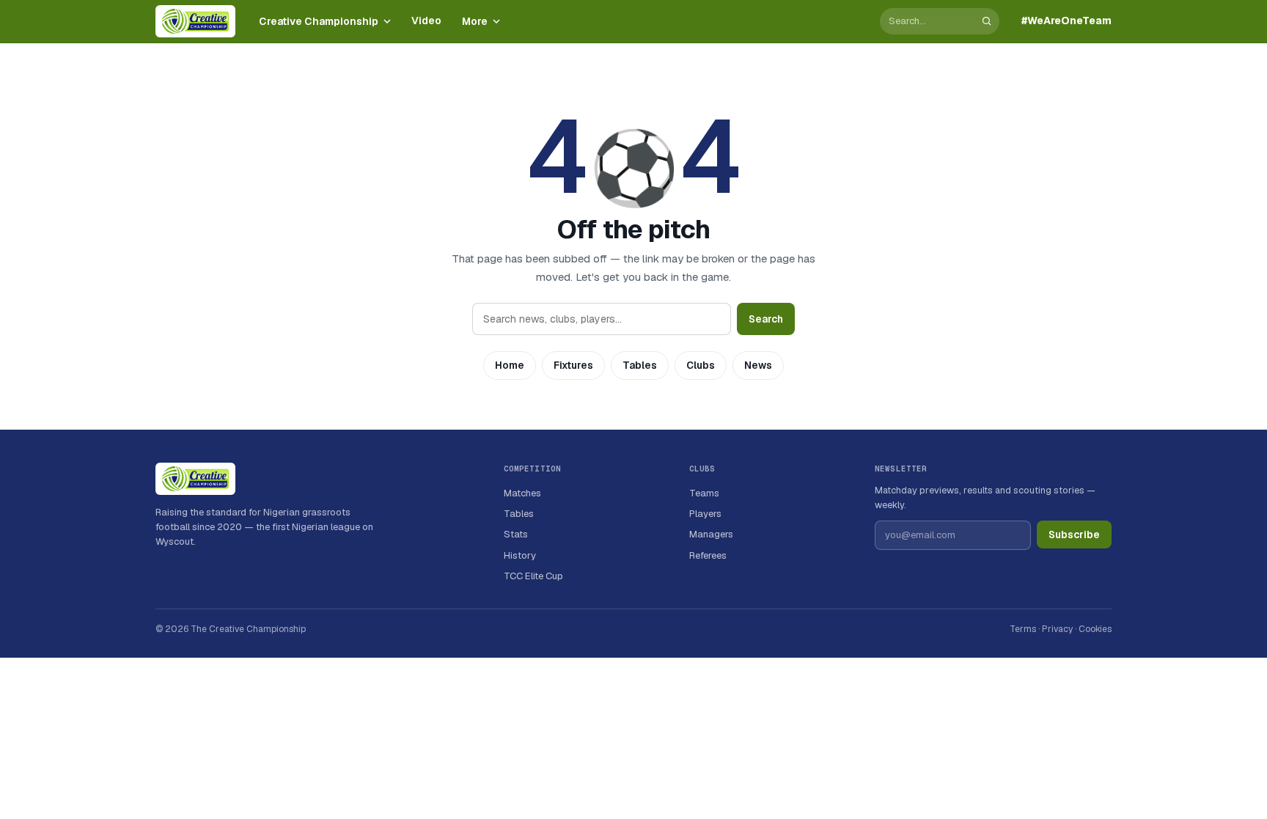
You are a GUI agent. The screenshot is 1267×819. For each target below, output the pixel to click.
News (758, 365)
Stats (516, 534)
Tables (640, 365)
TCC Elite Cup (533, 576)
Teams (704, 493)
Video (426, 20)
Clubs (700, 365)
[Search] (986, 21)
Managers (711, 534)
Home (509, 365)
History (520, 555)
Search (766, 319)
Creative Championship (318, 21)
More (475, 21)
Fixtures (573, 365)
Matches (522, 493)
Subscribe (1074, 534)
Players (705, 513)
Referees (708, 555)
